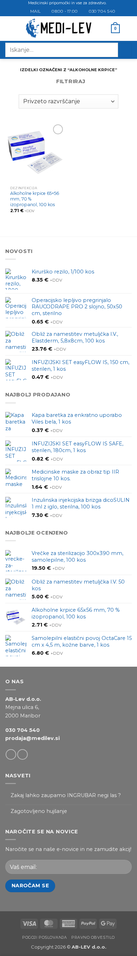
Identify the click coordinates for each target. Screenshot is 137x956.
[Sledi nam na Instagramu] (22, 754)
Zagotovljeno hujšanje (39, 811)
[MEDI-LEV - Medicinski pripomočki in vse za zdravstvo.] (59, 28)
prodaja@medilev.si (32, 738)
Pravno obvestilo (93, 937)
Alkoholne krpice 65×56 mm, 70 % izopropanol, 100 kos (34, 199)
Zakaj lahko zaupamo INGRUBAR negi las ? (66, 795)
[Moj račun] (102, 28)
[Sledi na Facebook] (11, 754)
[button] (9, 28)
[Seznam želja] (128, 28)
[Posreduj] (125, 50)
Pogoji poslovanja (44, 937)
